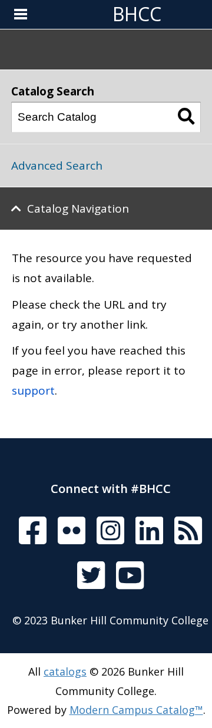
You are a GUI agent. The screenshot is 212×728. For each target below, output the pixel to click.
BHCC (136, 14)
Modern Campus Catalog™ (136, 710)
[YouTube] (130, 576)
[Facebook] (33, 531)
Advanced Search (56, 165)
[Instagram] (110, 531)
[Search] (186, 117)
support (33, 390)
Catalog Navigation (78, 208)
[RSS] (188, 531)
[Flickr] (71, 531)
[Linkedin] (149, 531)
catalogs (65, 671)
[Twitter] (91, 576)
